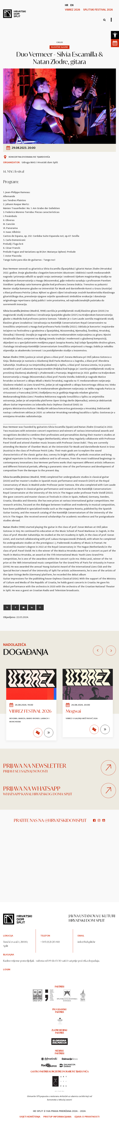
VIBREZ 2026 (72, 10)
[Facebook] (15, 607)
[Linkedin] (31, 607)
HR (66, 5)
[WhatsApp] (40, 607)
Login (6, 970)
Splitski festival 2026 (98, 10)
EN (72, 5)
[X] (7, 607)
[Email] (23, 607)
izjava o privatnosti (87, 1117)
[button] (115, 35)
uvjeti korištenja (30, 1117)
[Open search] (104, 19)
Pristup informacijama (57, 1117)
